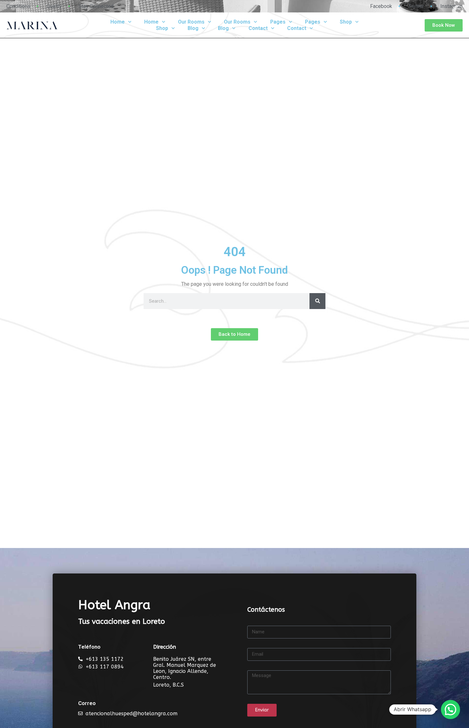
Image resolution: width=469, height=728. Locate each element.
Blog (193, 28)
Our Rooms (191, 22)
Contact (258, 28)
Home (117, 22)
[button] (450, 709)
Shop (346, 22)
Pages (278, 22)
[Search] (317, 301)
